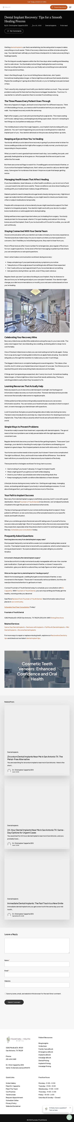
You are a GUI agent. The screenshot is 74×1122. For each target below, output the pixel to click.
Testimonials (11, 1095)
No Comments (15, 31)
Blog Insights (43, 1043)
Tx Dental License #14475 (20, 1068)
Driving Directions (57, 618)
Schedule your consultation (21, 530)
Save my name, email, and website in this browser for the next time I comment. (33, 994)
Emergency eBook (46, 1052)
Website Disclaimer (13, 1106)
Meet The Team (12, 1089)
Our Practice (10, 1092)
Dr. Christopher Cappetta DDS (17, 25)
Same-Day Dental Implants (14, 627)
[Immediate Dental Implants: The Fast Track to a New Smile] (37, 886)
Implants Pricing (45, 1063)
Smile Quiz (43, 1046)
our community (17, 602)
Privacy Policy (11, 1103)
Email (6, 971)
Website (7, 981)
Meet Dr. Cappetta (13, 1086)
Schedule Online (12, 1100)
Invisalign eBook (45, 1058)
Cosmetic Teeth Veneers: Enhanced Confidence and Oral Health (37, 669)
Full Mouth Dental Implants (55, 627)
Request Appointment (14, 1097)
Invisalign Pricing (45, 1066)
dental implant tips (33, 638)
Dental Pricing (44, 1060)
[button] (70, 7)
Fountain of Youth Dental (29, 502)
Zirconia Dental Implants (27, 630)
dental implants (16, 47)
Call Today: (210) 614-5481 (37, 2)
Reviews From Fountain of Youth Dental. (27, 599)
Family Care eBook (46, 1049)
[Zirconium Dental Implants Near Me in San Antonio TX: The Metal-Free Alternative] (37, 740)
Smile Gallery (11, 1083)
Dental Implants (50, 25)
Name (7, 960)
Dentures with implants (35, 627)
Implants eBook (45, 1055)
